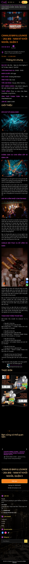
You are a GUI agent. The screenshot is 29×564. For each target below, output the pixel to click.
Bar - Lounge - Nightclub (18, 5)
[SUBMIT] (25, 541)
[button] (19, 2)
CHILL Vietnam (5, 5)
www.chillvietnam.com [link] (16, 365)
